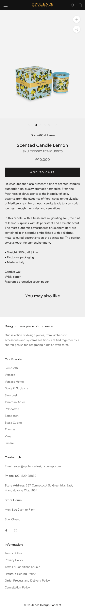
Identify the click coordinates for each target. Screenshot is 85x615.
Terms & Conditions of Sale (22, 567)
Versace (10, 375)
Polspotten (12, 409)
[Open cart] (79, 5)
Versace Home (14, 382)
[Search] (73, 5)
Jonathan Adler (15, 402)
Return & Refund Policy (20, 574)
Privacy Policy (14, 560)
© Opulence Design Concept (42, 604)
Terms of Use (13, 553)
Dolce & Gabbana (16, 388)
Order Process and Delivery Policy (27, 581)
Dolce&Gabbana (42, 135)
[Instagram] (15, 530)
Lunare (9, 443)
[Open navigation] (6, 4)
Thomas (10, 429)
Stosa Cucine (13, 423)
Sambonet (11, 416)
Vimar (8, 436)
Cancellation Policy (17, 587)
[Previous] (28, 125)
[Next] (56, 125)
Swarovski (11, 395)
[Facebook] (6, 530)
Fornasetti (11, 368)
